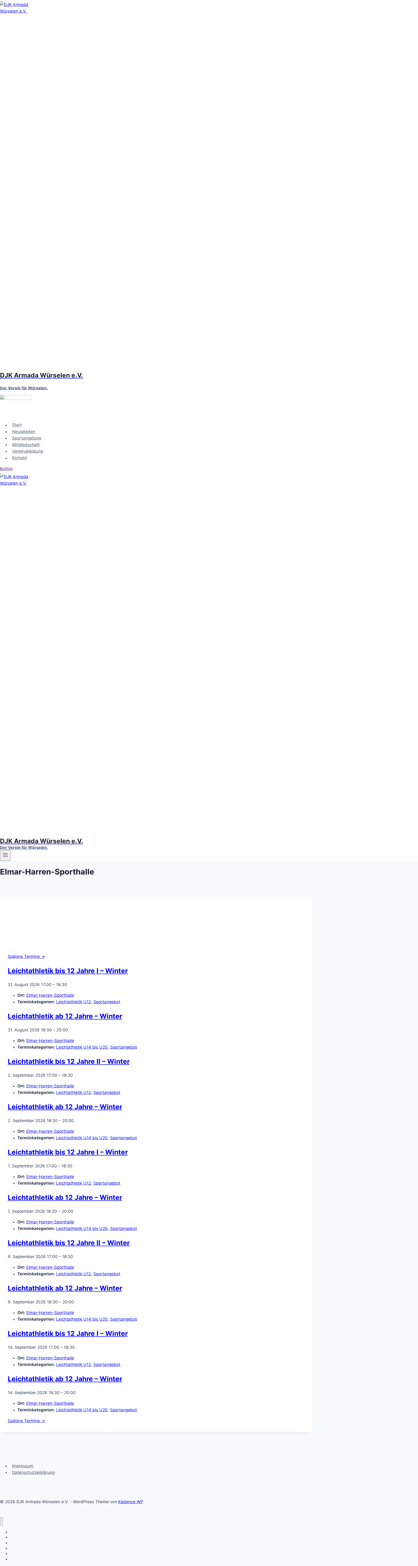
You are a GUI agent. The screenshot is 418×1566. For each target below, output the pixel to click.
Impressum (22, 1465)
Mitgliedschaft (26, 444)
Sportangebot (106, 1001)
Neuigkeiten (23, 431)
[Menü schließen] (1, 1521)
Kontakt (19, 458)
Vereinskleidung (27, 451)
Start (17, 425)
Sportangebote (26, 438)
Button (6, 468)
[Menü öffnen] (5, 855)
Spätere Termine (26, 956)
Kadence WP (130, 1501)
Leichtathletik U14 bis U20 (82, 1047)
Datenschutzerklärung (33, 1472)
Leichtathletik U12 (73, 1001)
